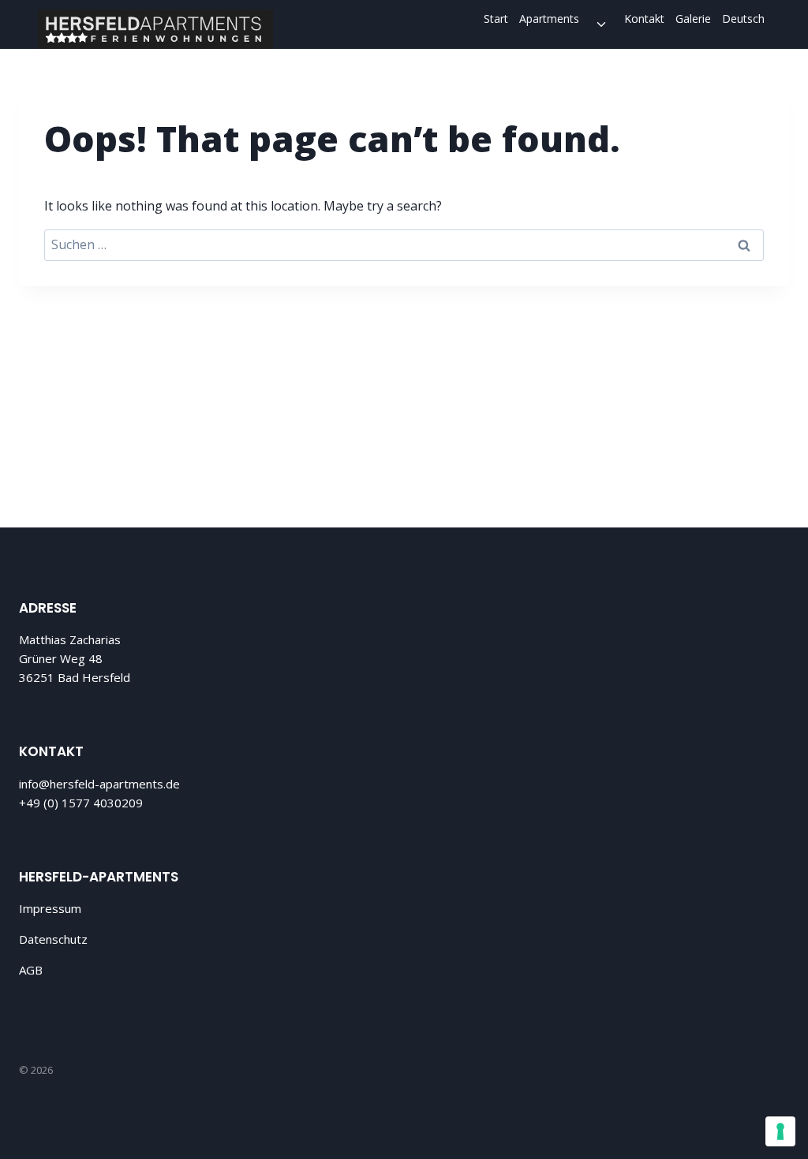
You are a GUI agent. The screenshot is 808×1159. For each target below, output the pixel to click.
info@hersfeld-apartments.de (99, 784)
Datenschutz (53, 939)
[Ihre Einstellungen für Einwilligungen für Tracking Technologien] (780, 1131)
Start (496, 18)
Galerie (693, 18)
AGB (31, 970)
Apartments (549, 18)
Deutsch (743, 18)
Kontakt (644, 18)
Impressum (50, 908)
